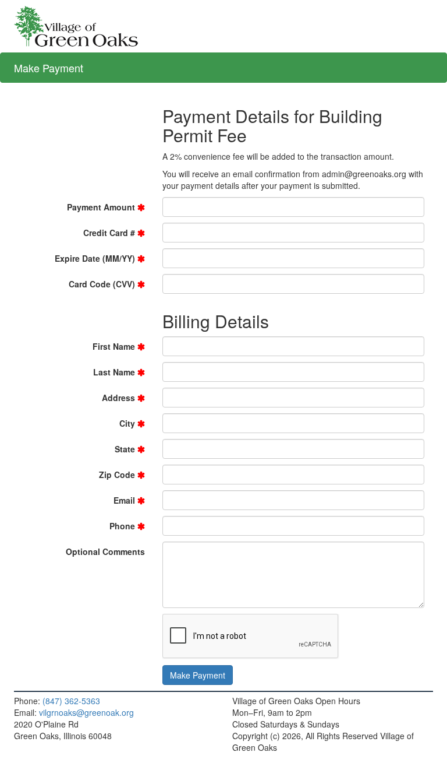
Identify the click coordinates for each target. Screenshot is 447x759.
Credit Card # (109, 232)
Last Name (114, 372)
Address (118, 397)
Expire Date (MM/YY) (95, 258)
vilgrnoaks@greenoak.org (86, 712)
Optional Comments (105, 551)
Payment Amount (101, 207)
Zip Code (117, 474)
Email (124, 500)
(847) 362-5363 (71, 701)
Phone (122, 526)
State (125, 449)
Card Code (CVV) (102, 284)
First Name (114, 346)
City (127, 423)
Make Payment (48, 67)
